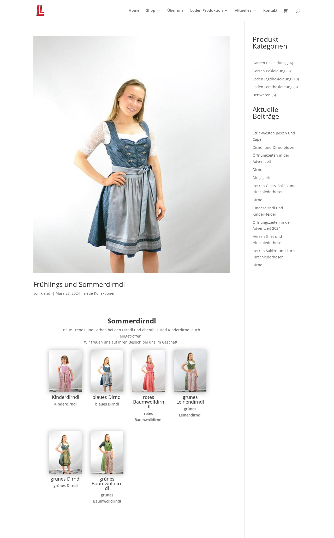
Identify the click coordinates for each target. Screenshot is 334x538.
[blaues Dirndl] (107, 391)
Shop (150, 11)
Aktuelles (243, 11)
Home (134, 11)
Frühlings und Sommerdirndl (79, 284)
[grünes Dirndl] (65, 473)
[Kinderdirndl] (65, 391)
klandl (46, 293)
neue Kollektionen (100, 293)
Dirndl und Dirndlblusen (274, 147)
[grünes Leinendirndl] (190, 391)
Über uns (175, 11)
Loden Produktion (206, 11)
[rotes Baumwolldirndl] (148, 391)
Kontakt (270, 11)
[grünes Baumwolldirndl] (107, 473)
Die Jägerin (262, 177)
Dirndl (258, 169)
